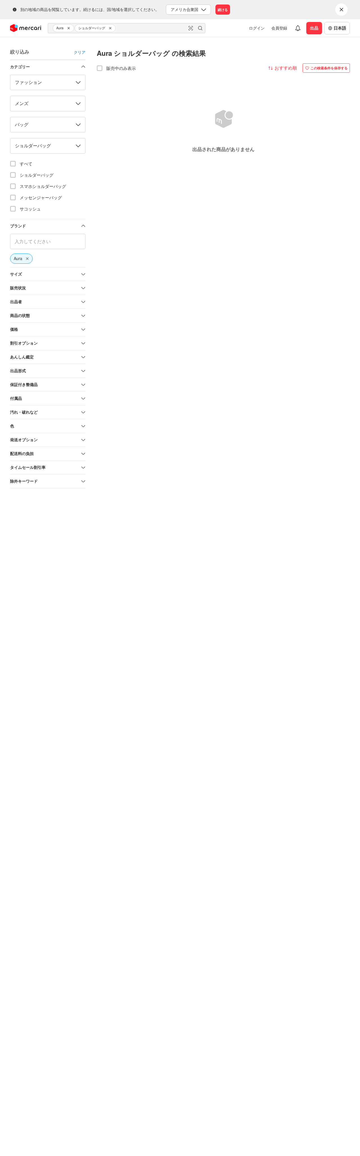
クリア (80, 52)
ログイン (257, 28)
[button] (69, 28)
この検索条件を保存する (329, 67)
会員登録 (279, 28)
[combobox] (126, 28)
